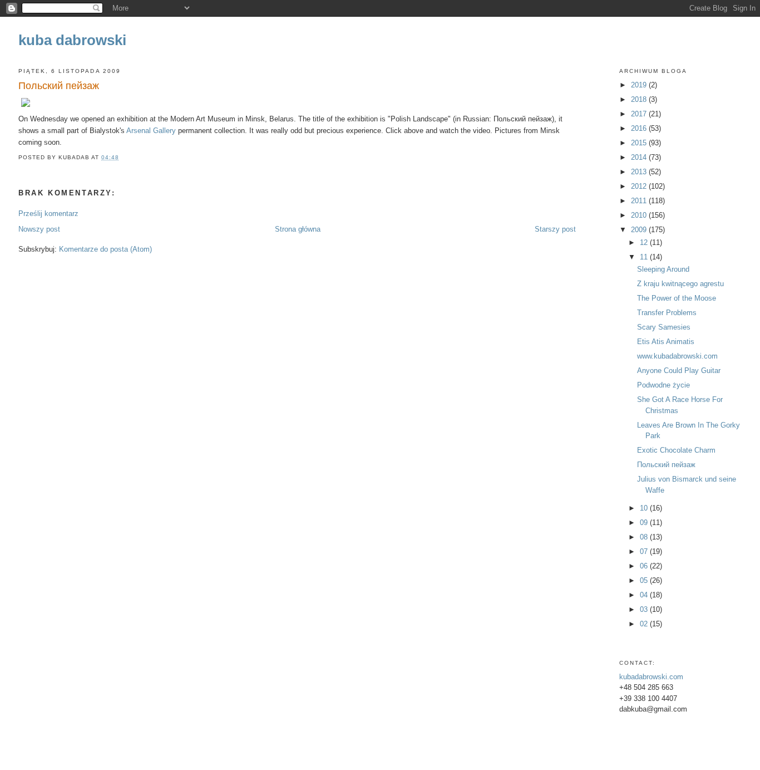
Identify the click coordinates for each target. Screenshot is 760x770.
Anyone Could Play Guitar (678, 370)
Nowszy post (39, 229)
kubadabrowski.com (651, 677)
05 (645, 580)
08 (645, 537)
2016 (640, 128)
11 (645, 257)
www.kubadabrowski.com (677, 356)
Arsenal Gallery (151, 130)
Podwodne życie (663, 385)
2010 (640, 215)
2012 (640, 186)
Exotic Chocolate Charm (676, 450)
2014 (640, 157)
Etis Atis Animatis (665, 341)
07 (645, 551)
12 (645, 242)
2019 (640, 85)
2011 (640, 201)
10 (645, 508)
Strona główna (297, 229)
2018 (640, 99)
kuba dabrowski (72, 40)
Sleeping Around (663, 269)
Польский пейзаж (58, 85)
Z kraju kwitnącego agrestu (680, 283)
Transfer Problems (667, 312)
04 (645, 595)
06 (645, 566)
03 (645, 609)
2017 (640, 114)
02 (645, 624)
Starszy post (555, 229)
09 (645, 522)
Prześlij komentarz (48, 213)
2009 (640, 229)
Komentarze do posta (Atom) (105, 249)
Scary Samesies (663, 327)
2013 (640, 172)
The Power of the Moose (676, 298)
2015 (640, 143)
